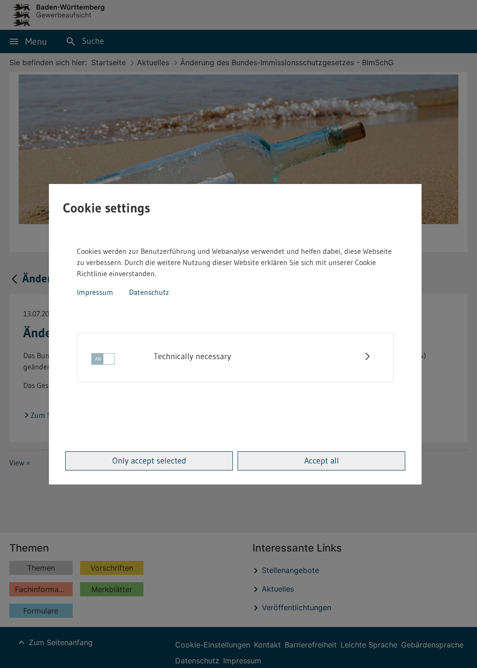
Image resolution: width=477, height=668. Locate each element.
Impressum (95, 292)
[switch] (103, 362)
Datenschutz (149, 292)
